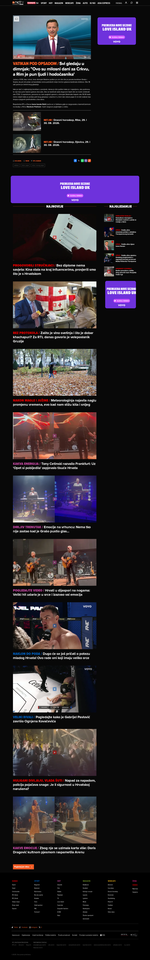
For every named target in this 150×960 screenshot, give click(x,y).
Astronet (110, 885)
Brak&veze (86, 885)
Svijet (13, 888)
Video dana (111, 912)
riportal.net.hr (87, 945)
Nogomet (37, 885)
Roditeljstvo (86, 908)
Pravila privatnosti (64, 935)
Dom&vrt (85, 888)
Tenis (35, 902)
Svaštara (110, 905)
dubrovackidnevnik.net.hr (102, 945)
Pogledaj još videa (21, 866)
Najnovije (135, 889)
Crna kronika (15, 891)
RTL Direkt (15, 898)
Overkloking (111, 898)
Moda (84, 902)
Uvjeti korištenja (37, 935)
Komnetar (111, 895)
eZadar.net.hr (117, 945)
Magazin (59, 3)
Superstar (60, 905)
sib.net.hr (51, 945)
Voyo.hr (28, 945)
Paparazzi (60, 895)
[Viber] (85, 160)
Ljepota (85, 895)
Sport (44, 3)
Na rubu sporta (38, 895)
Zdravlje (85, 912)
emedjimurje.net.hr (39, 945)
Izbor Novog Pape (38, 165)
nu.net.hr (127, 945)
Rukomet (37, 888)
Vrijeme (14, 908)
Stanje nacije (16, 902)
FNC (35, 908)
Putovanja (86, 905)
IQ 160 (92, 3)
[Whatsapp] (82, 160)
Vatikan (16, 165)
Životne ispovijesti (88, 915)
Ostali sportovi (38, 905)
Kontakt (74, 935)
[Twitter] (78, 160)
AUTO (85, 3)
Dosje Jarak (15, 905)
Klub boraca (37, 891)
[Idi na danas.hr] (33, 3)
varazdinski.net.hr (74, 945)
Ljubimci (85, 898)
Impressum (16, 935)
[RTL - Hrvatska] (124, 935)
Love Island (60, 902)
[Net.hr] (134, 935)
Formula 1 (37, 912)
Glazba (59, 891)
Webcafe (69, 3)
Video (134, 884)
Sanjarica (135, 892)
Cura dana (111, 888)
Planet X (110, 902)
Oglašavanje (26, 935)
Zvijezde (59, 885)
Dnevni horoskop (113, 891)
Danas (15, 881)
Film (58, 888)
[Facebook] (75, 160)
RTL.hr (14, 945)
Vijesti (14, 885)
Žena (78, 3)
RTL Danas (37, 161)
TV (58, 898)
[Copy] (89, 160)
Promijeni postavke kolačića (88, 935)
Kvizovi (110, 908)
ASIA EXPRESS (104, 3)
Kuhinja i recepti (87, 891)
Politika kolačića (50, 935)
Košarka (36, 898)
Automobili (86, 919)
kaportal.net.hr (61, 945)
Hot (50, 3)
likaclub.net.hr (38, 947)
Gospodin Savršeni (62, 908)
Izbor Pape (25, 165)
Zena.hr (21, 945)
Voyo (58, 915)
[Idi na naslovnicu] (18, 5)
